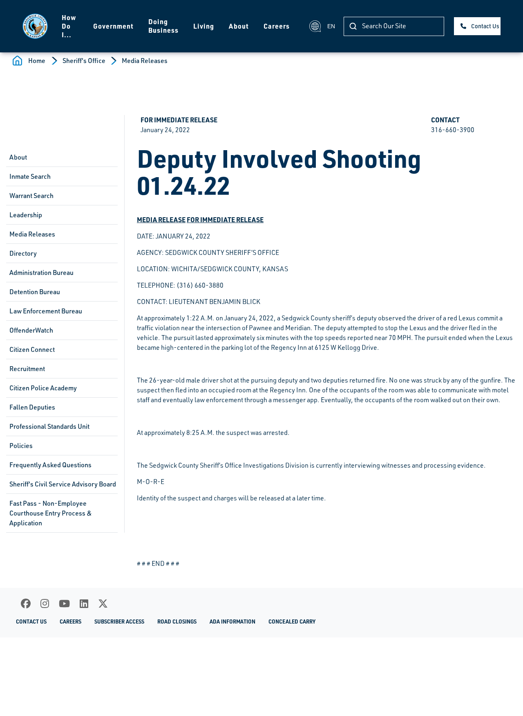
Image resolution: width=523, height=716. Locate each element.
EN (330, 26)
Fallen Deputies (32, 407)
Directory (23, 253)
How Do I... (69, 26)
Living (203, 26)
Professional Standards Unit (49, 426)
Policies (21, 445)
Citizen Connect (32, 349)
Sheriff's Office (84, 60)
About (239, 26)
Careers (277, 26)
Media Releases (145, 60)
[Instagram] (45, 603)
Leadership (25, 215)
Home (36, 60)
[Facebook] (26, 603)
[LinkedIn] (84, 603)
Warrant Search (31, 195)
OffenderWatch (31, 330)
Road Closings (177, 621)
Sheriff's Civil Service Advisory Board (62, 484)
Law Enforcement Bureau (45, 311)
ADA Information (232, 621)
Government (113, 26)
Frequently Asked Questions (50, 465)
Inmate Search (30, 176)
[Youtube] (64, 603)
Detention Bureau (34, 292)
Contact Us (485, 26)
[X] (103, 603)
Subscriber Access (119, 621)
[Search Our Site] (353, 26)
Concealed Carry (291, 621)
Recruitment (27, 369)
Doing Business (163, 25)
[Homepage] (35, 26)
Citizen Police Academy (43, 388)
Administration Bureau (41, 272)
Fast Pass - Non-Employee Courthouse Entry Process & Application (50, 513)
